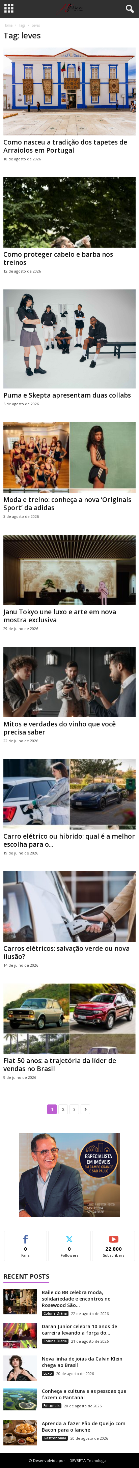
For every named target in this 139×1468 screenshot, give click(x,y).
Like (25, 1236)
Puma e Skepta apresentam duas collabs (67, 395)
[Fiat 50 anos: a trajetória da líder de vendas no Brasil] (69, 1018)
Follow (70, 1236)
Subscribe (113, 1236)
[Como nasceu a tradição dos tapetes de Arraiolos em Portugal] (69, 91)
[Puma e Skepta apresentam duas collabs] (69, 338)
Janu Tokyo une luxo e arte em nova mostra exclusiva (59, 615)
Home (7, 25)
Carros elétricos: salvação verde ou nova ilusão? (66, 952)
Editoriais (52, 1405)
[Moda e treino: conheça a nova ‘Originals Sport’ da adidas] (69, 457)
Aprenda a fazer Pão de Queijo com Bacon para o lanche (84, 1426)
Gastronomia (55, 1438)
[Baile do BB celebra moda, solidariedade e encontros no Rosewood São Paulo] (20, 1301)
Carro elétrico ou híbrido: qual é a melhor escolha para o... (69, 840)
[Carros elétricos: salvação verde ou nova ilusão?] (69, 906)
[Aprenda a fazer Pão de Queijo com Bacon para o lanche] (20, 1432)
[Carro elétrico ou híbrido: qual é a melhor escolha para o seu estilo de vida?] (69, 794)
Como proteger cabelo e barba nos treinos (58, 258)
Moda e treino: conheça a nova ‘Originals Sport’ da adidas (67, 503)
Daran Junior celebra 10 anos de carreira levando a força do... (79, 1329)
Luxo (48, 1373)
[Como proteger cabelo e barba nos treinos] (69, 212)
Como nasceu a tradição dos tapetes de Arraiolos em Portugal (65, 146)
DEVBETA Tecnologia (88, 1460)
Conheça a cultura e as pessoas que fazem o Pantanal (84, 1394)
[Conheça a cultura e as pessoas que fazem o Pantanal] (20, 1399)
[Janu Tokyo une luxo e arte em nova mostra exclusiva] (69, 570)
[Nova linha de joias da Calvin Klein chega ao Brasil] (20, 1368)
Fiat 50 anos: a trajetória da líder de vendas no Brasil (59, 1064)
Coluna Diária (55, 1313)
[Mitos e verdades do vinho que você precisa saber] (69, 682)
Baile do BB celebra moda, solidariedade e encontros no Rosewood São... (76, 1298)
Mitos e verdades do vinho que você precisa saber (59, 728)
